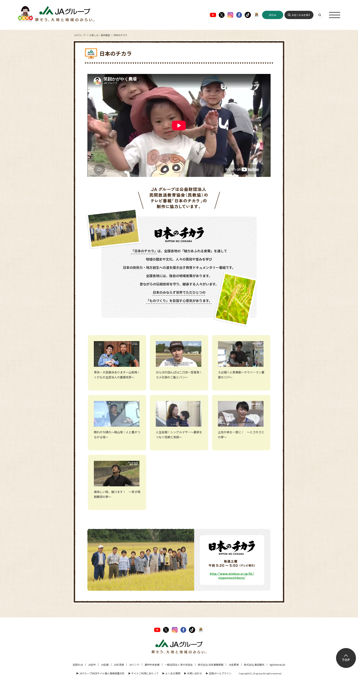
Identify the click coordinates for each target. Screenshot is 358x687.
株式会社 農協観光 (254, 664)
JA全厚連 (234, 664)
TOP (346, 660)
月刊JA (272, 15)
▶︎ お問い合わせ (193, 673)
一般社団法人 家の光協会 (179, 664)
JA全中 (92, 664)
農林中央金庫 (152, 664)
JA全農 (105, 664)
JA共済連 (119, 664)
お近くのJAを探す (301, 15)
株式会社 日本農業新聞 (210, 664)
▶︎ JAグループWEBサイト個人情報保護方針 (100, 673)
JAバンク (134, 664)
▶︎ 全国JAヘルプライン (218, 673)
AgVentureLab (277, 664)
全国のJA (78, 664)
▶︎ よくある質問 (171, 673)
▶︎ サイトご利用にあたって (143, 673)
